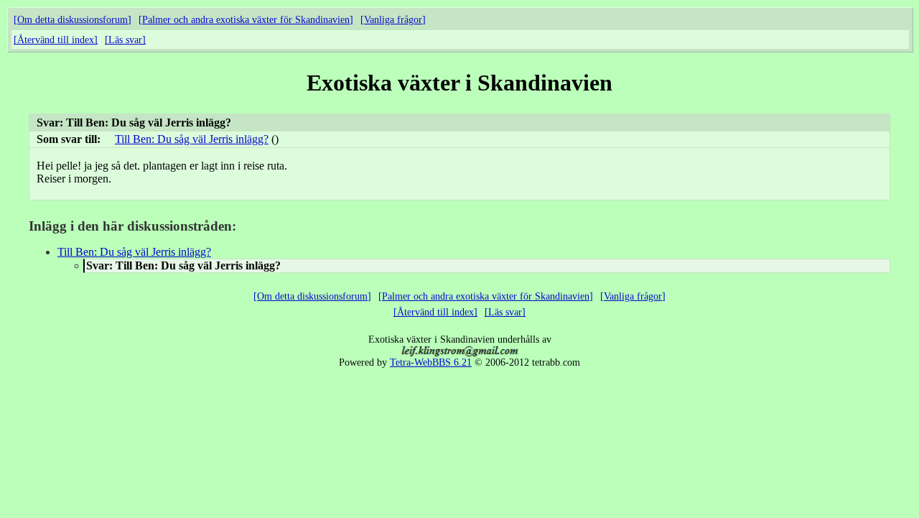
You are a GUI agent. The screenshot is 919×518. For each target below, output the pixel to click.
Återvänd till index (55, 39)
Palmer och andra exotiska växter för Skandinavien (246, 19)
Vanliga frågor (393, 19)
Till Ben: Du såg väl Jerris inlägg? (192, 139)
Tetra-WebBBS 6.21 (431, 362)
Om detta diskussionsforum (72, 19)
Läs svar (125, 39)
